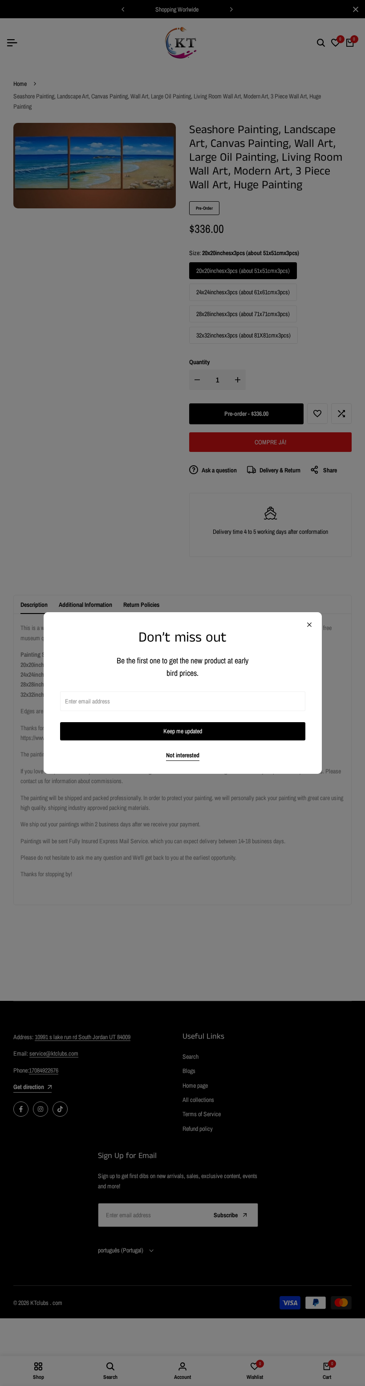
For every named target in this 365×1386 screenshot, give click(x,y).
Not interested (182, 755)
